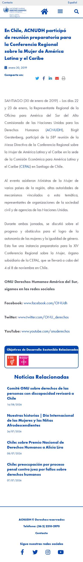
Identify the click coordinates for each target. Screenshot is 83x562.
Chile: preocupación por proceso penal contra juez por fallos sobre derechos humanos (36, 469)
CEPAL (25, 166)
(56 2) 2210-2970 (48, 526)
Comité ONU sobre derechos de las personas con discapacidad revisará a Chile (40, 393)
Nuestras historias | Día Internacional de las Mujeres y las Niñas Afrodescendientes (40, 420)
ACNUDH (54, 129)
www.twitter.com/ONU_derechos (43, 317)
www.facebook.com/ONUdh (45, 302)
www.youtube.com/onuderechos (45, 331)
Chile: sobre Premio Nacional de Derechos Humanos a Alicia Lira (35, 445)
